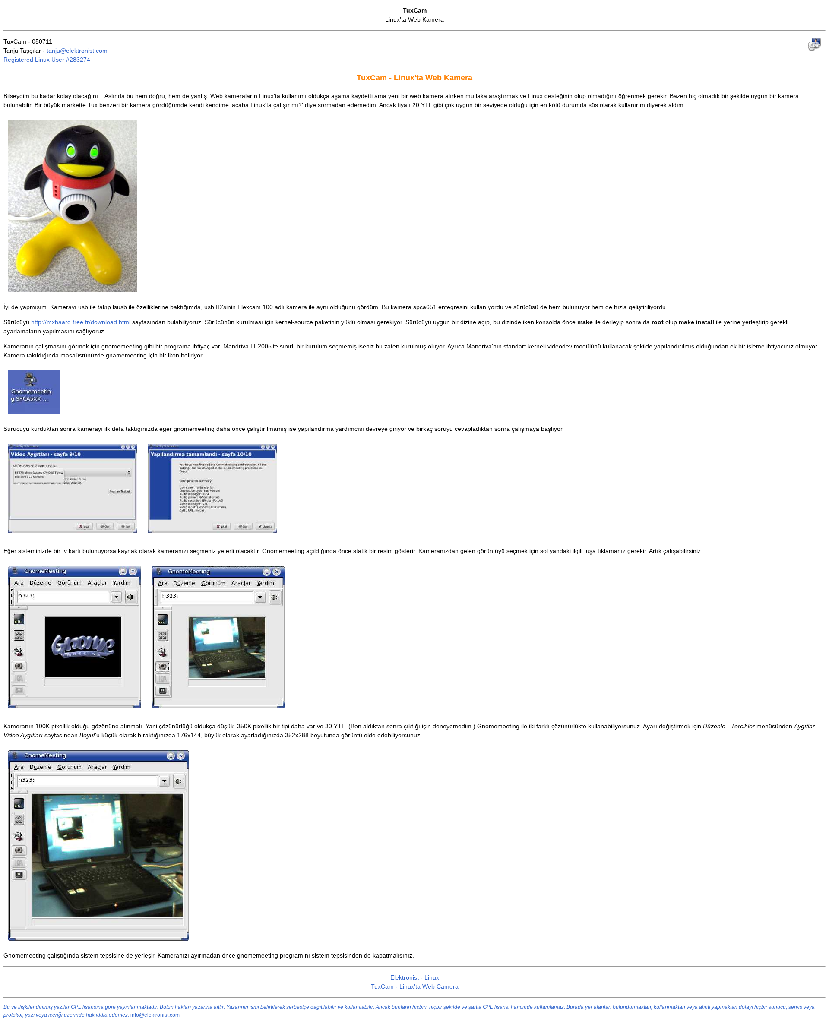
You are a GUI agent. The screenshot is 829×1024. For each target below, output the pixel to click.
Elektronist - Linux (414, 977)
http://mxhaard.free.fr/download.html (80, 322)
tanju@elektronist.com (77, 50)
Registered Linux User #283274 (46, 59)
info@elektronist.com (155, 1015)
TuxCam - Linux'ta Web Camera (415, 986)
